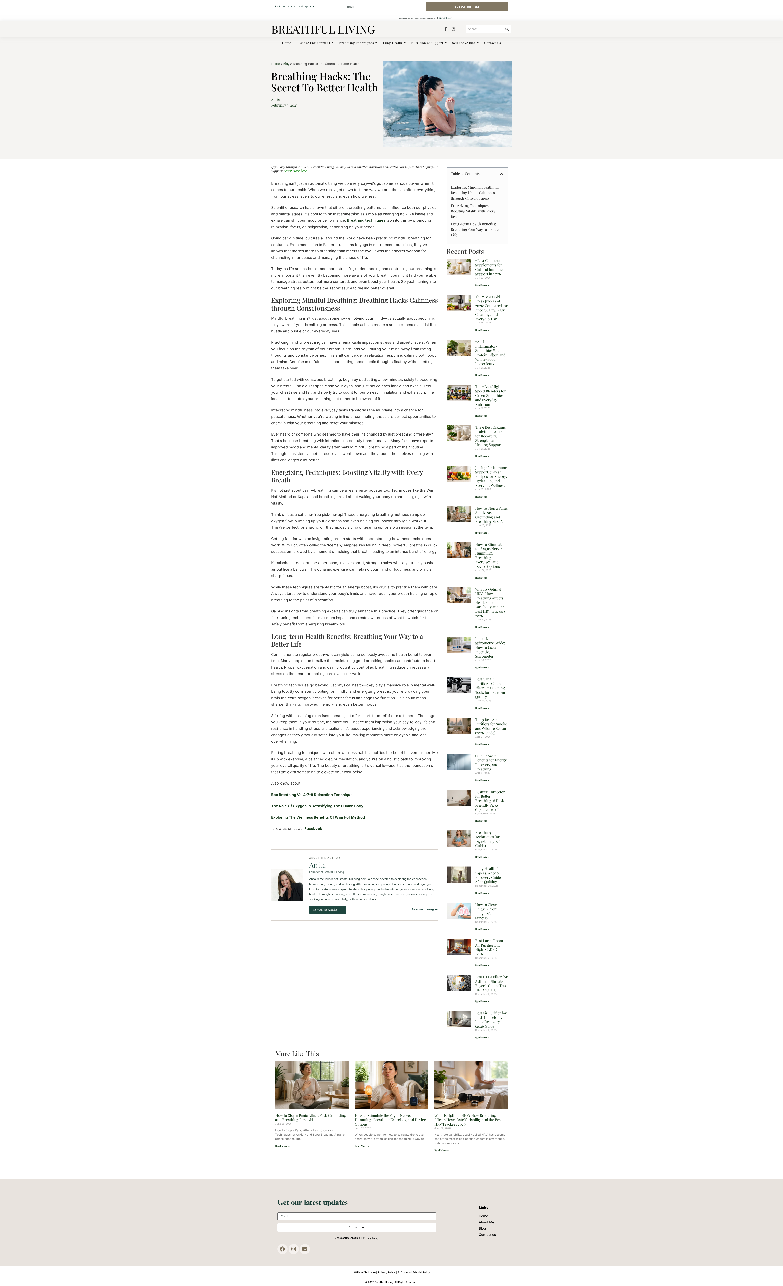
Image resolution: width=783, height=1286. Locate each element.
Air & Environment (315, 43)
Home (286, 43)
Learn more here (295, 171)
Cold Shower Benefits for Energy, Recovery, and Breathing (491, 762)
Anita (317, 865)
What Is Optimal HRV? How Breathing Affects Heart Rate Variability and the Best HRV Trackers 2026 (490, 602)
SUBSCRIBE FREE (467, 6)
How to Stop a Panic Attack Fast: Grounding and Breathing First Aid (491, 515)
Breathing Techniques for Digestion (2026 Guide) (487, 839)
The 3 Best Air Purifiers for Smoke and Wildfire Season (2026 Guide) (491, 726)
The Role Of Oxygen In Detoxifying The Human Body (317, 806)
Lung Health (392, 43)
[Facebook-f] (445, 29)
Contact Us (492, 43)
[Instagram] (453, 29)
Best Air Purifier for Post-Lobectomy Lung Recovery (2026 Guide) (491, 1019)
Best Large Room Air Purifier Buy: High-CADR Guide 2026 (490, 947)
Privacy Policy (445, 17)
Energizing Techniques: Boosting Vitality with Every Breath (473, 211)
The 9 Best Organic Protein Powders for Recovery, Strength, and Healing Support (490, 436)
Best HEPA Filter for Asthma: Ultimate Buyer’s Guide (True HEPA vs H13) (491, 983)
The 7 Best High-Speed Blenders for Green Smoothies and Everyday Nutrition (490, 395)
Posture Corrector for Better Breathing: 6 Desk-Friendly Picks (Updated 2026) (490, 800)
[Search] (507, 29)
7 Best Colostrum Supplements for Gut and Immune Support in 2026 (489, 267)
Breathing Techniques (356, 43)
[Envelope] (305, 1249)
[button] (501, 174)
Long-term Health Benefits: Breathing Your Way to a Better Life (475, 229)
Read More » (482, 285)
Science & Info (463, 43)
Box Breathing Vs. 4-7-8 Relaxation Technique (312, 794)
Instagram (432, 909)
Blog (286, 63)
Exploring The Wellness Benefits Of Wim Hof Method (318, 817)
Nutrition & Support (427, 43)
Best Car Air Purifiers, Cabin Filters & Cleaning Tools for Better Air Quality (490, 688)
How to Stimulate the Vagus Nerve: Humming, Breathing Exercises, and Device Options (489, 555)
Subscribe (356, 1227)
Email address (383, 6)
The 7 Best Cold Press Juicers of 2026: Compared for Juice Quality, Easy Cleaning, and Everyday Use (491, 307)
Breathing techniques (366, 220)
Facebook (313, 828)
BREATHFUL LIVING (323, 29)
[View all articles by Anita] (287, 885)
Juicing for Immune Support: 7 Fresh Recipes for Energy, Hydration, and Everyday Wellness (491, 476)
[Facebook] (282, 1249)
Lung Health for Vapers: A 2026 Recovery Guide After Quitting (488, 875)
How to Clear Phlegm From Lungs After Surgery (486, 911)
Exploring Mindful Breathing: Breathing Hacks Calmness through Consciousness (475, 193)
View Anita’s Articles (328, 909)
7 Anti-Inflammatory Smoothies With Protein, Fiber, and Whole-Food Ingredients (490, 352)
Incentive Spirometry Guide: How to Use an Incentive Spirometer (490, 647)
